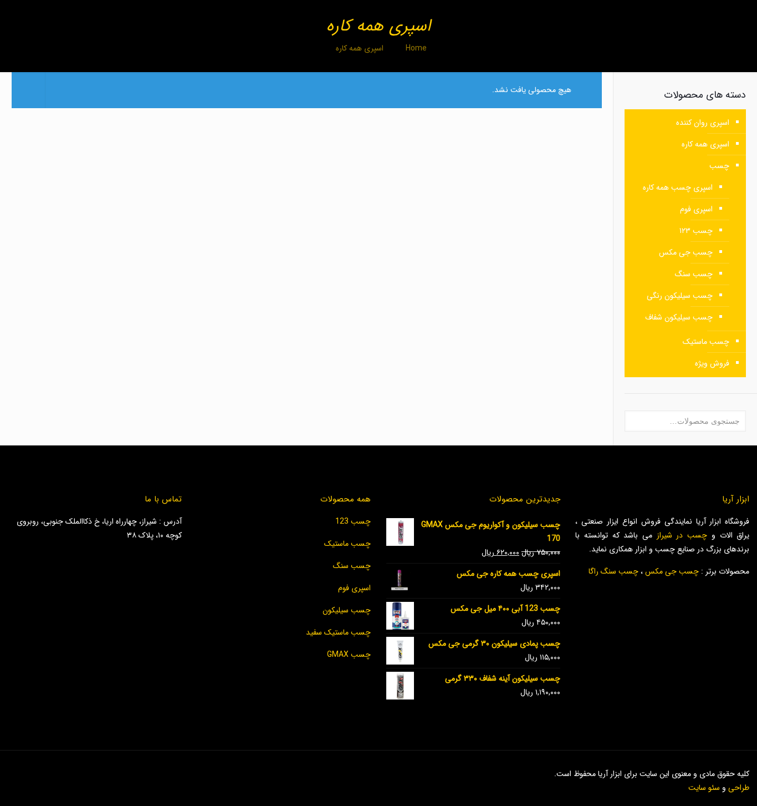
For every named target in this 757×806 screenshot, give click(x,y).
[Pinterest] (94, 773)
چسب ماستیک (706, 342)
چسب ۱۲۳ (696, 231)
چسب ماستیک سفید (338, 632)
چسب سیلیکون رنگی (680, 296)
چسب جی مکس (686, 252)
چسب (719, 166)
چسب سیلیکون (347, 610)
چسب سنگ (694, 274)
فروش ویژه (712, 363)
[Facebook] (139, 773)
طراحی (738, 788)
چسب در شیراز (682, 535)
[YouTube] (109, 773)
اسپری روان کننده (702, 122)
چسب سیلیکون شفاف (679, 317)
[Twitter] (124, 773)
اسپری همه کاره (705, 144)
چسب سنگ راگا (613, 571)
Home (416, 48)
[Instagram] (79, 773)
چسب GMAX (349, 654)
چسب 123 (353, 521)
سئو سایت (704, 788)
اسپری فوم (696, 209)
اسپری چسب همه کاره (678, 187)
